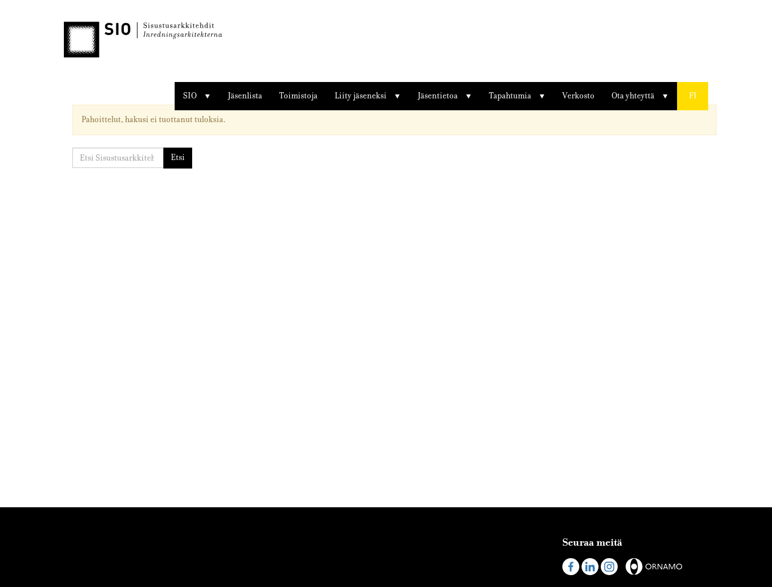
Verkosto (578, 95)
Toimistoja (298, 95)
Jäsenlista (245, 95)
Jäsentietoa (438, 95)
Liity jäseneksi (361, 95)
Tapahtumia (510, 95)
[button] (692, 96)
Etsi (178, 157)
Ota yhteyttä (632, 95)
